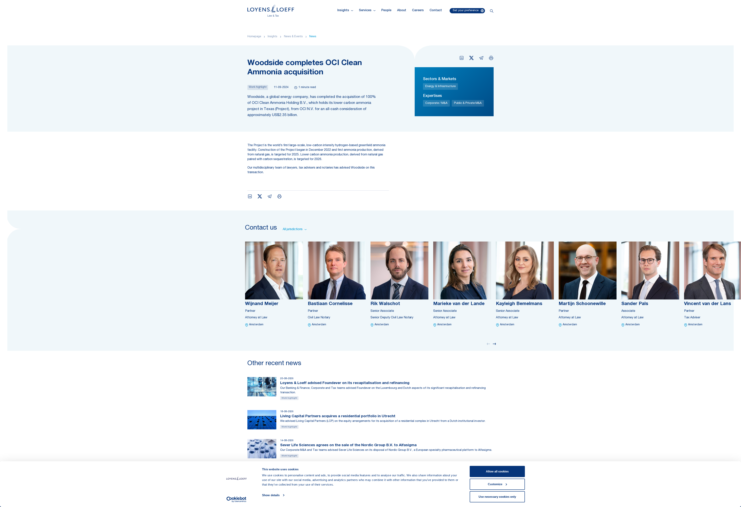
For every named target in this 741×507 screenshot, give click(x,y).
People (386, 10)
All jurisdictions (293, 229)
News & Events (293, 36)
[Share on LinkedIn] (461, 57)
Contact (436, 10)
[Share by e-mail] (481, 57)
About (401, 10)
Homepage (254, 36)
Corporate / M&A (436, 103)
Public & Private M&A (468, 103)
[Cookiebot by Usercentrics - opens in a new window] (236, 499)
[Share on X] (471, 57)
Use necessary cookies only (497, 496)
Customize (495, 484)
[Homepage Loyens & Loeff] (270, 11)
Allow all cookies (497, 471)
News (312, 36)
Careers (418, 10)
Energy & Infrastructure (440, 86)
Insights (272, 36)
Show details (271, 495)
